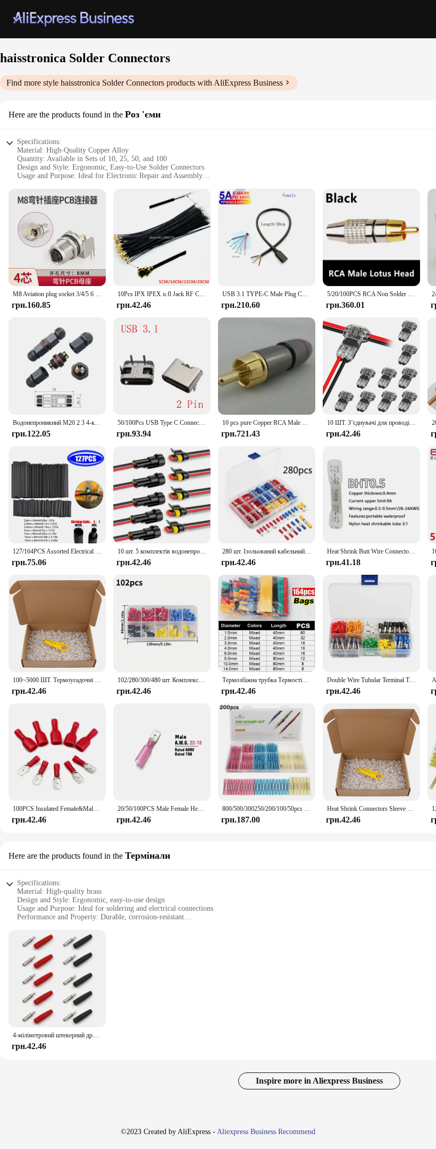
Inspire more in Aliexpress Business (319, 1080)
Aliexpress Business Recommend (266, 1132)
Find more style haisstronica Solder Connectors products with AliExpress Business (144, 82)
